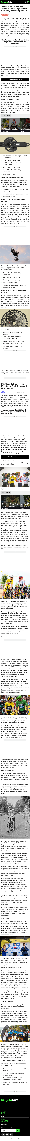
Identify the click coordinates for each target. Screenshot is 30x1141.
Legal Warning (4, 1119)
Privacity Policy (4, 1121)
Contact (3, 1112)
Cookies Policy (4, 1120)
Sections (3, 1109)
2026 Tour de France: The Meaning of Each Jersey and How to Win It (9, 129)
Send (18, 1130)
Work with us (4, 1113)
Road (3, 392)
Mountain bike (5, 14)
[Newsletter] (28, 2)
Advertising (15, 46)
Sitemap (3, 1110)
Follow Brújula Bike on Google (15, 79)
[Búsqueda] (25, 2)
